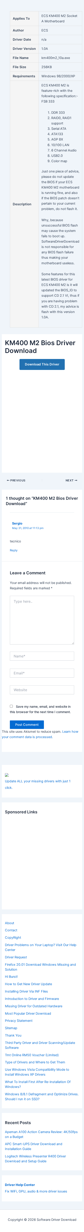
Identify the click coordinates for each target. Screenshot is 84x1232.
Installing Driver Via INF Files (26, 991)
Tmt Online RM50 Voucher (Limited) (32, 1055)
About (9, 923)
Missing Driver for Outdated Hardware (33, 1006)
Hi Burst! (11, 977)
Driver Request (16, 957)
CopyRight (13, 938)
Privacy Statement (18, 1021)
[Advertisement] (42, 419)
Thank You (13, 1035)
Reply (13, 550)
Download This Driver (42, 364)
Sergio (17, 523)
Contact (11, 930)
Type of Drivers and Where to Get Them (35, 1062)
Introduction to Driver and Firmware (32, 999)
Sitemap (11, 1028)
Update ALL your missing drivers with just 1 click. (38, 784)
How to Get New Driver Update (28, 984)
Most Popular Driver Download (28, 1014)
